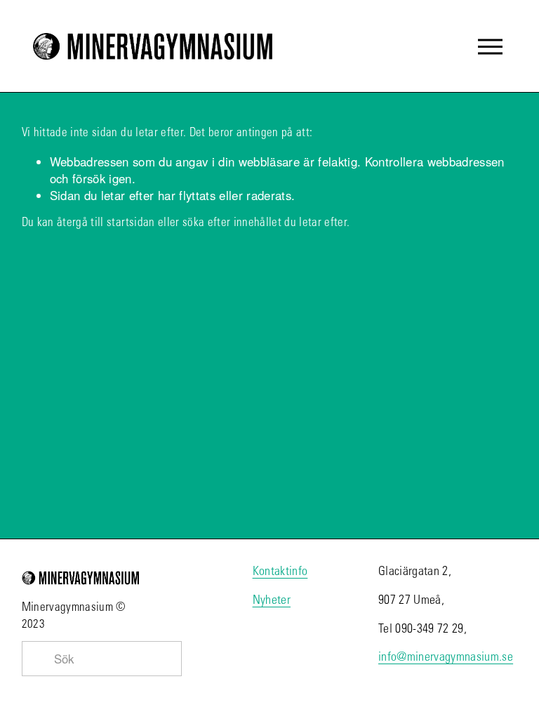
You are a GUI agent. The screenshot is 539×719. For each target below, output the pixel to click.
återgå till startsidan (105, 224)
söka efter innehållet (231, 224)
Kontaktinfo (280, 572)
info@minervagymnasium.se (445, 658)
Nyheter (272, 601)
